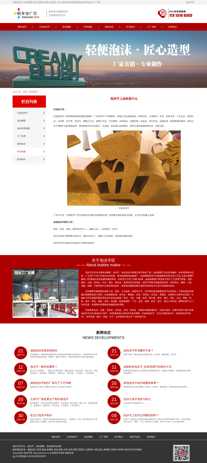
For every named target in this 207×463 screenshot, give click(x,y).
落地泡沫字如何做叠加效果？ (141, 382)
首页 (25, 92)
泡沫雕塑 (66, 27)
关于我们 (118, 437)
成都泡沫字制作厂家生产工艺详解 (50, 382)
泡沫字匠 (190, 2)
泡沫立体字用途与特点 (137, 399)
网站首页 (22, 27)
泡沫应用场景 (23, 128)
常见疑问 (130, 27)
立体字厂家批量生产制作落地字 (49, 399)
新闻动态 (109, 27)
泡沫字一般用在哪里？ (43, 366)
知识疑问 (33, 92)
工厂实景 (151, 27)
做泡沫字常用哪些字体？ (139, 350)
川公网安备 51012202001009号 (31, 456)
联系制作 (21, 159)
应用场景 (88, 27)
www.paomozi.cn (41, 453)
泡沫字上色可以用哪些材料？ (141, 415)
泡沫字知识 (135, 437)
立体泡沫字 (44, 27)
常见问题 (21, 151)
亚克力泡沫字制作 (41, 415)
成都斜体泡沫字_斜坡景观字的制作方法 (147, 366)
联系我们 (173, 27)
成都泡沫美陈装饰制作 (43, 350)
